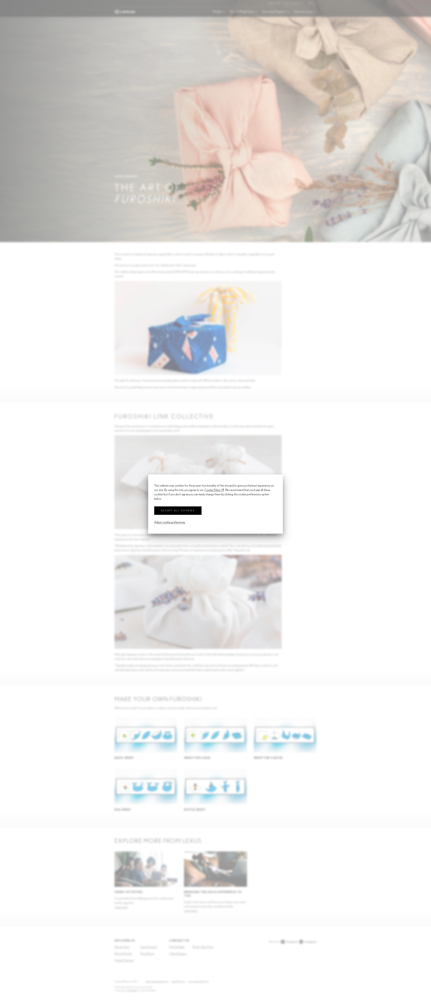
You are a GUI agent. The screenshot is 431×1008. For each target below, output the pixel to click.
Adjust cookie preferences (169, 522)
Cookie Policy (212, 489)
